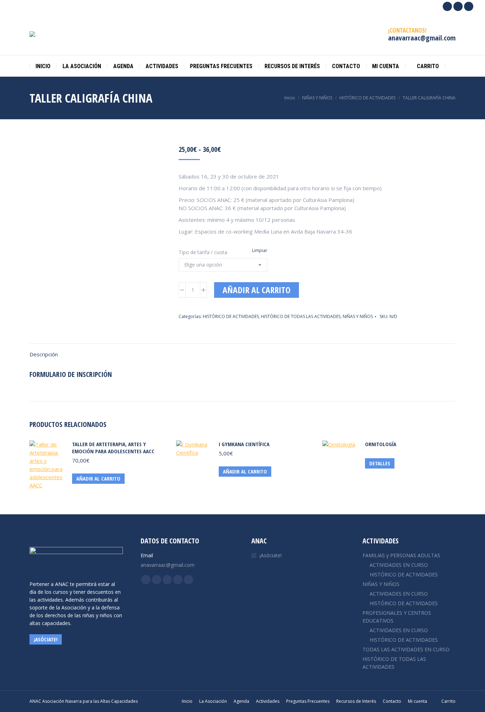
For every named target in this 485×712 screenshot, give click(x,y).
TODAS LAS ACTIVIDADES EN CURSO (406, 649)
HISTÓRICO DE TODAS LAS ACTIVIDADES (300, 316)
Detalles (379, 463)
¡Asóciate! (271, 555)
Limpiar (259, 250)
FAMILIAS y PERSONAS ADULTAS (401, 555)
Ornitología (380, 444)
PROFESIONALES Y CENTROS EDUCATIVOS (397, 616)
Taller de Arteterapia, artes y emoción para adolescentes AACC (113, 447)
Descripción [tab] (43, 354)
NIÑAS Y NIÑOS (358, 316)
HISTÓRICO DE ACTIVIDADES (231, 316)
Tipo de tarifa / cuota (203, 252)
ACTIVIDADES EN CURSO (399, 565)
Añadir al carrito (256, 290)
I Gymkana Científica (244, 444)
